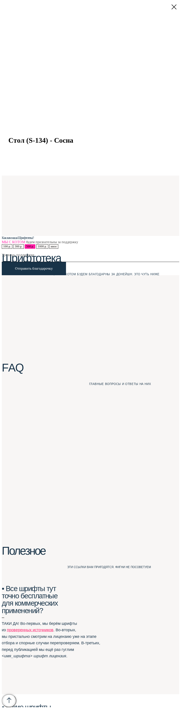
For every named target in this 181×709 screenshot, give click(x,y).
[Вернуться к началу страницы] (9, 700)
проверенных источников (30, 630)
